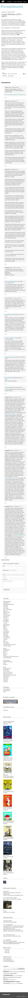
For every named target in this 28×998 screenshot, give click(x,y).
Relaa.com (5, 653)
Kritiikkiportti (5, 620)
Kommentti (5, 579)
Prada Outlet (8, 387)
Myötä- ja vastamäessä (8, 977)
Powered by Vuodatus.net (21, 996)
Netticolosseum (6, 624)
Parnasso (5, 628)
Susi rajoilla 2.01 (6, 637)
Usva (4, 640)
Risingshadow (6, 632)
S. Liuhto (5, 623)
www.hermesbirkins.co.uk (20, 535)
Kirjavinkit (5, 613)
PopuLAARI (5, 679)
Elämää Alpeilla (6, 649)
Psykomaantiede (18, 977)
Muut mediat (19, 975)
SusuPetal (5, 710)
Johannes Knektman (7, 673)
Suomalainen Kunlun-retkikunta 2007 (10, 656)
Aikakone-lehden (12, 44)
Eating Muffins (6, 669)
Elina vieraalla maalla (9, 969)
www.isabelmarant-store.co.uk (11, 478)
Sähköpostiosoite (9, 570)
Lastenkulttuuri (13, 973)
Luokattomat (11, 75)
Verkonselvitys (6, 983)
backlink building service (10, 357)
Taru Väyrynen (6, 643)
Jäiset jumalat (15, 969)
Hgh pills (7, 298)
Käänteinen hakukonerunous (14, 971)
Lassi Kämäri (6, 621)
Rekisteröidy (19, 1)
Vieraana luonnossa (13, 983)
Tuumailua (5, 680)
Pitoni (4, 652)
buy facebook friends (9, 314)
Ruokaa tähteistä (10, 979)
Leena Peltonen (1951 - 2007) (12, 15)
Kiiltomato (5, 611)
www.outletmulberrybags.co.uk (11, 414)
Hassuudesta (6, 891)
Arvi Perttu (5, 629)
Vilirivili (4, 911)
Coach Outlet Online (9, 377)
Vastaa (5, 97)
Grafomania (5, 605)
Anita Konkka (6, 616)
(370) (7, 951)
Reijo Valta (5, 641)
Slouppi (4, 655)
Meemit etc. (15, 975)
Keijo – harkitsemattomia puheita (10, 897)
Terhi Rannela (6, 631)
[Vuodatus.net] (6, 994)
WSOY (4, 691)
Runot (5, 979)
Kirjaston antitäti (6, 612)
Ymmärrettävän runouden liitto (9, 644)
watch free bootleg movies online (12, 281)
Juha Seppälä (6, 636)
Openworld (5, 651)
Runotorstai (5, 635)
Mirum (4, 663)
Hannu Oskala (6, 676)
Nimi (4, 565)
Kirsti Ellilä (5, 607)
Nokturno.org (6, 625)
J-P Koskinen (6, 619)
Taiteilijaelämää (9, 981)
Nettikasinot (9, 1)
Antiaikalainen (6, 602)
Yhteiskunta (20, 983)
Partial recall (5, 677)
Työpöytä (17, 981)
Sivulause (5, 664)
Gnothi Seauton (6, 670)
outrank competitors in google (11, 338)
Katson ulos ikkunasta (7, 672)
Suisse (15, 979)
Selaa (15, 1)
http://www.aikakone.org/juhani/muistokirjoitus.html (15, 94)
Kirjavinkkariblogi (6, 615)
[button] (12, 1)
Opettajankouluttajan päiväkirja (9, 675)
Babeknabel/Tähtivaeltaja (8, 604)
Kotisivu (13, 574)
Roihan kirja (5, 633)
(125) (7, 952)
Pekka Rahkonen (6, 690)
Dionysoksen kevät (7, 668)
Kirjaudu (25, 1)
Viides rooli (5, 681)
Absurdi (4, 969)
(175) (7, 949)
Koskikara (5, 617)
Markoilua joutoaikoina (7, 661)
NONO (4, 627)
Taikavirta (5, 639)
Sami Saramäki (6, 689)
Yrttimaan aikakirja (7, 645)
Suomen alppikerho (7, 657)
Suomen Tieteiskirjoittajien (19, 58)
